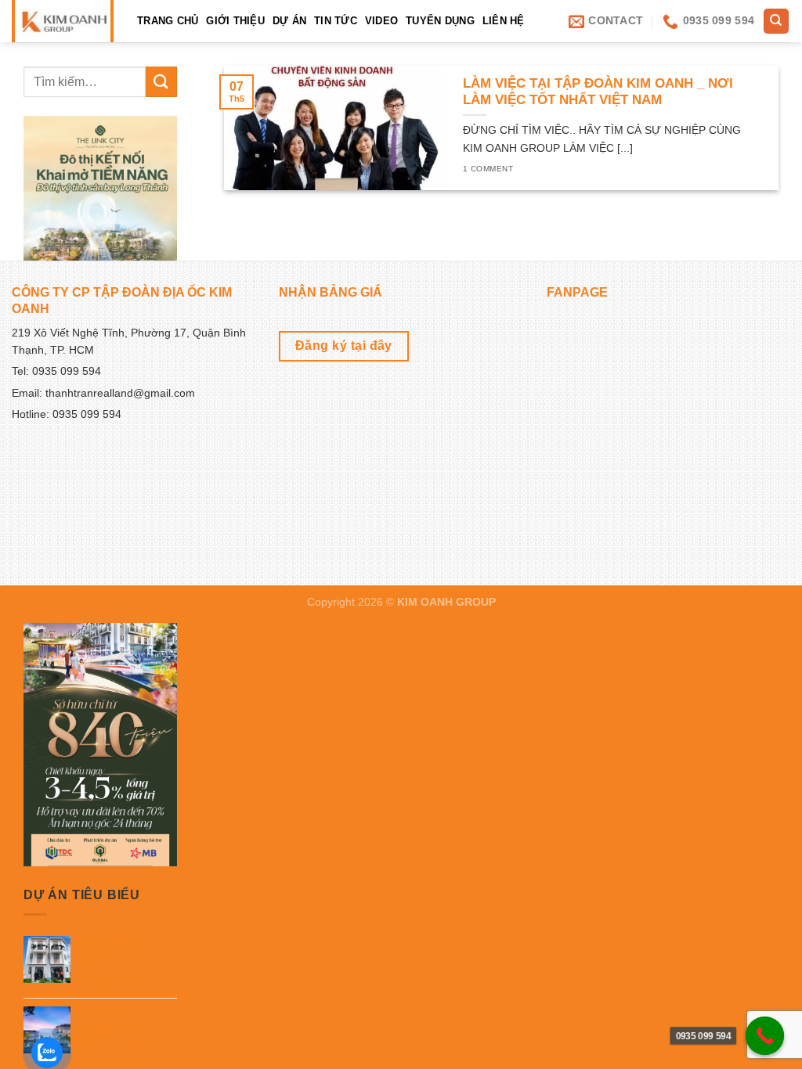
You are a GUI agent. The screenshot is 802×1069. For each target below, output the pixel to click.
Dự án (289, 21)
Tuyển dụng (440, 21)
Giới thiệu (235, 21)
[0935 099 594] (765, 1036)
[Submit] (161, 82)
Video (381, 21)
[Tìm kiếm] (776, 21)
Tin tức (335, 21)
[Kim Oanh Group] (62, 21)
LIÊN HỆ (503, 21)
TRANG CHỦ (167, 21)
